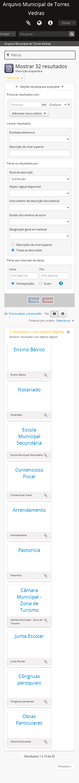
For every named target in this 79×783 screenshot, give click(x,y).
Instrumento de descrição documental (34, 201)
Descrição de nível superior (26, 147)
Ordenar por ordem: (42, 321)
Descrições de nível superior (34, 245)
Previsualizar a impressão (25, 314)
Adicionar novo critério (27, 113)
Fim (42, 269)
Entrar (66, 23)
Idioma (39, 23)
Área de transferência (28, 23)
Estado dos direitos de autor (27, 215)
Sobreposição (25, 283)
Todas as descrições (29, 250)
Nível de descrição (21, 172)
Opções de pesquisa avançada (39, 87)
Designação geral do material (28, 229)
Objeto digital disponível (25, 187)
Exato (47, 283)
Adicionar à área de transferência (45, 375)
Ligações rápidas (50, 23)
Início (12, 269)
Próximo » (64, 766)
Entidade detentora (22, 132)
